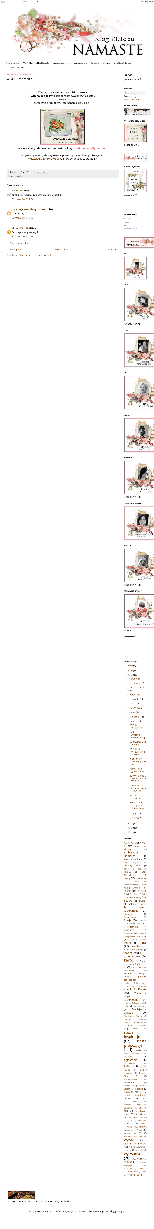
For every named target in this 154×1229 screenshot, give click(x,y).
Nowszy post (14, 249)
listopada (135, 683)
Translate (134, 99)
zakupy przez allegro (61, 63)
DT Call (141, 891)
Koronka (130, 986)
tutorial (128, 1123)
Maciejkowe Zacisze (135, 1010)
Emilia (144, 894)
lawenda (127, 1003)
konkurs (127, 983)
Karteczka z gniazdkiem (137, 770)
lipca (133, 703)
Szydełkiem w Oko (133, 1108)
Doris (130, 890)
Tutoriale (95, 63)
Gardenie (143, 920)
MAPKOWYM (51, 158)
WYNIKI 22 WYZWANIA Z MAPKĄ (137, 751)
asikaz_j (127, 869)
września (135, 694)
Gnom (129, 924)
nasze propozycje (135, 1043)
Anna (140, 859)
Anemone (128, 859)
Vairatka (143, 1123)
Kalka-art (17, 190)
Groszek (128, 933)
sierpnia (135, 699)
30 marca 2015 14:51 (22, 236)
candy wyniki (141, 878)
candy (127, 878)
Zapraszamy (129, 1165)
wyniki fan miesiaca (135, 1143)
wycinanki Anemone (133, 1136)
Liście (126, 1006)
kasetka (127, 964)
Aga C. (126, 843)
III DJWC (143, 936)
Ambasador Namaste (131, 854)
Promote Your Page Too (130, 228)
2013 (130, 827)
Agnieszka (138, 846)
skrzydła (143, 1098)
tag (145, 1114)
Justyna (143, 953)
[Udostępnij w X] (41, 172)
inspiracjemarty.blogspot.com (29, 209)
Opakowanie (129, 1063)
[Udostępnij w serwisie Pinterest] (45, 172)
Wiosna (140, 1130)
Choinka (135, 881)
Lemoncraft (139, 1003)
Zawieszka (142, 1168)
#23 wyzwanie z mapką (138, 743)
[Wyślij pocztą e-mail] (37, 172)
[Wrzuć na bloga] (39, 172)
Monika (136, 1029)
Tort (131, 1120)
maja (133, 712)
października (137, 687)
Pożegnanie (129, 1085)
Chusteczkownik (131, 884)
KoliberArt (129, 970)
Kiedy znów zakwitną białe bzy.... (138, 761)
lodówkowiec (140, 1006)
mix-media (129, 1025)
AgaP (134, 843)
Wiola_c (130, 1130)
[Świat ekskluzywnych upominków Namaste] (125, 224)
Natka (138, 1050)
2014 (130, 823)
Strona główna (12, 63)
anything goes (132, 865)
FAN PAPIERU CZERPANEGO (18, 67)
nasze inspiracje (132, 1034)
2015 (130, 674)
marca (134, 721)
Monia (143, 1025)
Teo (141, 1117)
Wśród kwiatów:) (135, 797)
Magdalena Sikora (133, 1016)
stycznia (134, 817)
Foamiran (128, 914)
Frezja (127, 920)
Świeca (136, 1114)
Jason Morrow (78, 1211)
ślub (126, 1110)
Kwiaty (142, 989)
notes (126, 1053)
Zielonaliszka (132, 1171)
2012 (130, 832)
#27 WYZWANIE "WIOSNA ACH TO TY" (138, 778)
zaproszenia (129, 1168)
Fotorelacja (130, 917)
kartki (128, 960)
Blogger (120, 1211)
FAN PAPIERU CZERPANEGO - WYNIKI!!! (138, 788)
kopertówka (141, 983)
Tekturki (131, 1117)
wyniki (19, 176)
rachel (138, 1091)
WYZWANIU (35, 158)
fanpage (106, 63)
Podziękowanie (130, 1079)
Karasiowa (134, 956)
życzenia (135, 1174)
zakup (141, 1162)
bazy (140, 869)
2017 (130, 666)
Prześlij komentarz (19, 243)
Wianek (130, 1127)
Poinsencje (129, 1082)
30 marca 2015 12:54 (22, 199)
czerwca (134, 707)
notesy (139, 1053)
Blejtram (127, 872)
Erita (129, 897)
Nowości (128, 1056)
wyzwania (132, 1153)
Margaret (128, 1019)
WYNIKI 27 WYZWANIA (136, 726)
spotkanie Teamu (132, 1104)
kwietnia (135, 716)
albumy (127, 849)
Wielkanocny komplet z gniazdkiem (137, 805)
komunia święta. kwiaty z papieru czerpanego (135, 976)
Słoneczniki (135, 1101)
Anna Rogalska (132, 862)
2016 (130, 670)
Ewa (136, 897)
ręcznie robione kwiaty (135, 1095)
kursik (128, 989)
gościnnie (129, 929)
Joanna (128, 953)
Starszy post (111, 249)
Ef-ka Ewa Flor (20, 227)
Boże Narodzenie (135, 873)
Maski (140, 1019)
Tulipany (140, 1120)
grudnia (134, 678)
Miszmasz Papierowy (133, 1022)
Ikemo (128, 942)
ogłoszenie (130, 1060)
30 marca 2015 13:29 (22, 217)
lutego (134, 813)
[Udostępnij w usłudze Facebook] (43, 172)
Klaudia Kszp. (137, 967)
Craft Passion (140, 887)
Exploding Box (135, 903)
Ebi (125, 894)
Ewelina (143, 900)
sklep (130, 1098)
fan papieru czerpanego (135, 908)
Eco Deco (134, 894)
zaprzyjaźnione (80, 63)
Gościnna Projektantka (135, 925)
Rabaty (127, 1092)
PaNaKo (129, 1066)
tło (125, 1120)
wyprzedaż (139, 1150)
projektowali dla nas (122, 63)
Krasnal (140, 986)
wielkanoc (141, 1126)
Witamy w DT (132, 1133)
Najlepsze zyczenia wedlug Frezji (137, 735)
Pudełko (139, 1088)
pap (142, 1066)
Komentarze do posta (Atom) (35, 255)
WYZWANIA (27, 63)
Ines (144, 942)
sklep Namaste (42, 63)
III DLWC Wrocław (136, 939)
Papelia (127, 1070)
